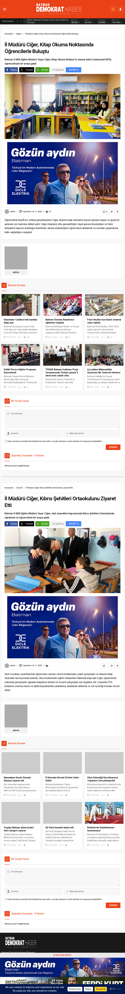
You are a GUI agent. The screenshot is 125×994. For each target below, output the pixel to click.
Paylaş (14, 70)
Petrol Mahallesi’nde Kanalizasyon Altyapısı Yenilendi (46, 21)
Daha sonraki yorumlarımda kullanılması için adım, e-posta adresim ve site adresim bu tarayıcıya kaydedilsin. (54, 441)
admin (12, 211)
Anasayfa (9, 34)
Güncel (19, 488)
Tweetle (29, 70)
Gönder (44, 70)
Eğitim (19, 34)
